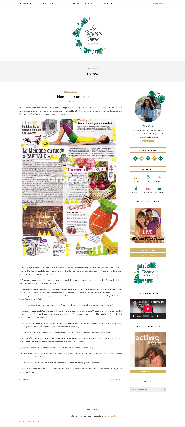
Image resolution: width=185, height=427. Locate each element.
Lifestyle (159, 193)
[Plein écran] (162, 316)
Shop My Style (148, 250)
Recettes (148, 193)
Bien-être (136, 193)
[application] (148, 309)
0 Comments (24, 379)
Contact (44, 3)
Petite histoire (90, 3)
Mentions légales (59, 3)
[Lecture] (134, 316)
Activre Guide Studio (28, 3)
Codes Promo (106, 3)
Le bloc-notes (70, 91)
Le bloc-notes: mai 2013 (70, 96)
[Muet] (157, 316)
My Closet (76, 3)
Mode (136, 181)
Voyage (159, 181)
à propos (148, 141)
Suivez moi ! (111, 416)
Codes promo (148, 255)
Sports (148, 181)
